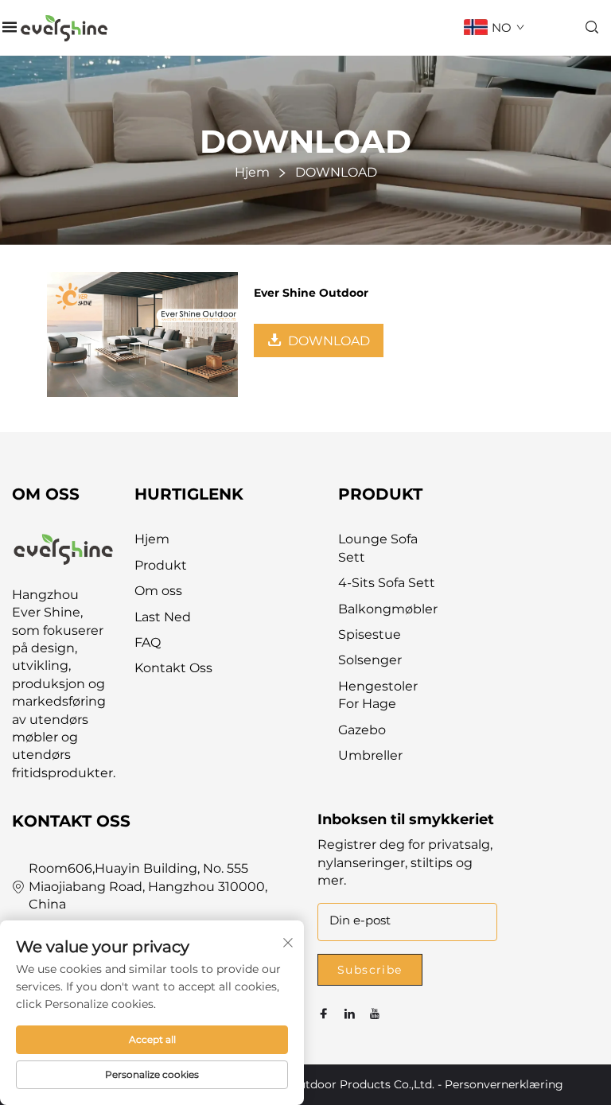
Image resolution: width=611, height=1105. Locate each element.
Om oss (158, 590)
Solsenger (370, 659)
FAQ (147, 642)
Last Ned (162, 616)
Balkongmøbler (388, 609)
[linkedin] (349, 1014)
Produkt (160, 565)
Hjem (151, 539)
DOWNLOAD (329, 340)
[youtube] (374, 1014)
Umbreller (370, 755)
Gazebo (362, 729)
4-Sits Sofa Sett (386, 582)
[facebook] (323, 1014)
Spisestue (369, 634)
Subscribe (370, 970)
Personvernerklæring (504, 1084)
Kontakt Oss (173, 667)
